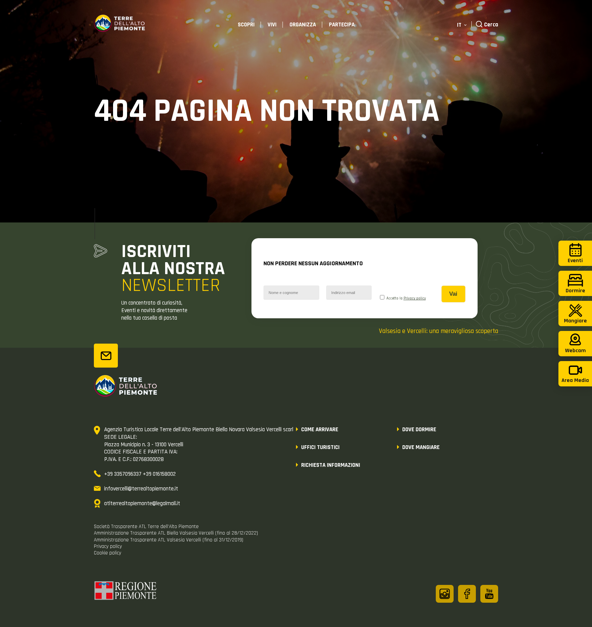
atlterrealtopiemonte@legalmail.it (142, 503)
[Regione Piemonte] (126, 592)
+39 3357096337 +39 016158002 (140, 474)
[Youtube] (489, 594)
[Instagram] (445, 594)
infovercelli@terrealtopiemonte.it (141, 488)
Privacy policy (415, 298)
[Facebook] (467, 594)
